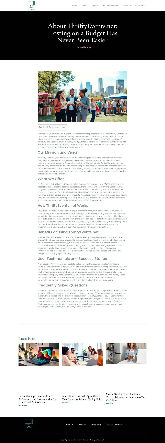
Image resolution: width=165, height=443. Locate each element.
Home (74, 5)
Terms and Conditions (114, 424)
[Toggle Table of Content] (62, 127)
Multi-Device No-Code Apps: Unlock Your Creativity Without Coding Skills (81, 398)
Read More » (23, 405)
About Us (127, 5)
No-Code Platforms (110, 5)
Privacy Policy (96, 424)
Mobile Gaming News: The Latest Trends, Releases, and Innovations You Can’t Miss (125, 397)
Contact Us (139, 5)
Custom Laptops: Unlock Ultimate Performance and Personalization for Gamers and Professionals (37, 399)
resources (110, 184)
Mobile (84, 5)
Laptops (95, 5)
